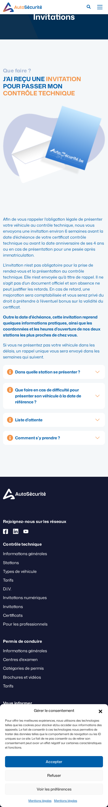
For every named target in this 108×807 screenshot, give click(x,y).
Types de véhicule (20, 571)
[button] (100, 710)
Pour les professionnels (25, 624)
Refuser (54, 775)
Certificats (13, 615)
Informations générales (25, 553)
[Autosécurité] (22, 7)
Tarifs (8, 580)
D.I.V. (7, 589)
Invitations (13, 606)
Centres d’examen (20, 659)
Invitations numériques (25, 597)
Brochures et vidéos (22, 677)
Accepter (54, 761)
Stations (11, 562)
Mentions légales (39, 801)
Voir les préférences (54, 789)
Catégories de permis (23, 668)
